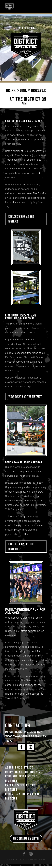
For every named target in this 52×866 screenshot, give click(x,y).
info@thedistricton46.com (24, 731)
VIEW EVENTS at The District (25, 396)
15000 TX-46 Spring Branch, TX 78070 (25, 738)
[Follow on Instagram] (31, 747)
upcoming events (26, 838)
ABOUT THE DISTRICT (19, 767)
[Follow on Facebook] (21, 747)
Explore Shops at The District (21, 546)
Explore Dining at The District (21, 219)
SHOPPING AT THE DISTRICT (23, 771)
